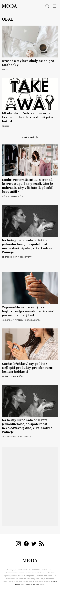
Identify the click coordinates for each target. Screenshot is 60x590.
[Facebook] (26, 544)
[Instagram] (18, 544)
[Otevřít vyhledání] (47, 6)
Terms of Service (32, 584)
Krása (5, 376)
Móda (5, 196)
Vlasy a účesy (17, 376)
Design (5, 126)
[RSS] (41, 544)
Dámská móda (16, 196)
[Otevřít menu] (54, 6)
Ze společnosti (10, 257)
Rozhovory (25, 257)
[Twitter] (33, 544)
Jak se (5, 70)
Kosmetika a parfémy (13, 320)
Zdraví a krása (32, 320)
